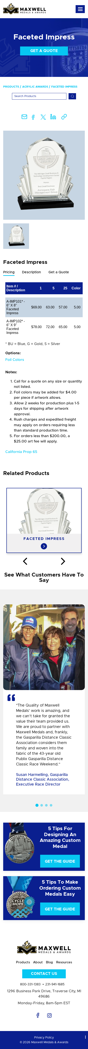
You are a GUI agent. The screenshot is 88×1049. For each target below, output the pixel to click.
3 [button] (46, 805)
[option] (44, 175)
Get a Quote (44, 51)
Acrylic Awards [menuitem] (35, 86)
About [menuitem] (38, 962)
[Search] (72, 96)
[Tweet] (43, 118)
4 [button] (51, 805)
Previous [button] (24, 561)
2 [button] (41, 805)
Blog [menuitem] (49, 962)
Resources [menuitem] (64, 962)
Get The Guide (60, 862)
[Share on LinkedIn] (53, 118)
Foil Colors (14, 360)
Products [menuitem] (11, 86)
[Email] (24, 118)
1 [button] (36, 805)
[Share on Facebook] (33, 118)
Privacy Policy (44, 1037)
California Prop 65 (21, 452)
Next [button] (63, 561)
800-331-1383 (30, 984)
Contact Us (44, 974)
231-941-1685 (55, 984)
